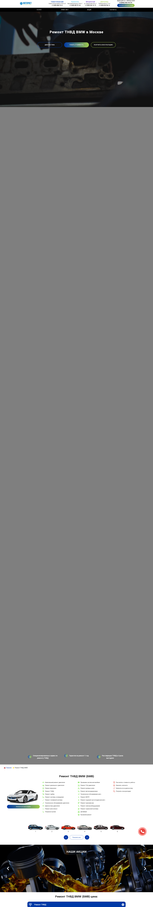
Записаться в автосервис (23, 806)
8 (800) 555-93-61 (126, 3)
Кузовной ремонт (85, 815)
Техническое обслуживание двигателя (57, 803)
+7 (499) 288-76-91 (57, 5)
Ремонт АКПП (84, 797)
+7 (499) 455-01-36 (75, 5)
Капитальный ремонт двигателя (55, 782)
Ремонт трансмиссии (87, 803)
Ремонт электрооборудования (90, 806)
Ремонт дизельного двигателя (54, 785)
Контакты (113, 9)
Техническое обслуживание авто (90, 794)
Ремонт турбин (49, 794)
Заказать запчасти (122, 785)
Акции (89, 9)
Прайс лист (65, 9)
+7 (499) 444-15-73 (90, 5)
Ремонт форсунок (50, 788)
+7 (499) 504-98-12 (104, 5)
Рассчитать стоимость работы (125, 782)
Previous (66, 837)
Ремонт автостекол (51, 809)
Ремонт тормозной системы (89, 809)
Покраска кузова (50, 812)
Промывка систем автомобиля (90, 782)
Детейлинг (83, 812)
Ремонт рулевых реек (87, 788)
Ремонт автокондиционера (89, 791)
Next (87, 837)
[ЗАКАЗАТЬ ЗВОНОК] (142, 831)
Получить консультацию (126, 5)
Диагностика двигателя (52, 806)
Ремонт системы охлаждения (54, 797)
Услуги (39, 9)
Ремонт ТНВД (49, 791)
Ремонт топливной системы (53, 800)
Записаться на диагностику (124, 788)
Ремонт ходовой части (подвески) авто (92, 800)
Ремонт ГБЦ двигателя (87, 785)
